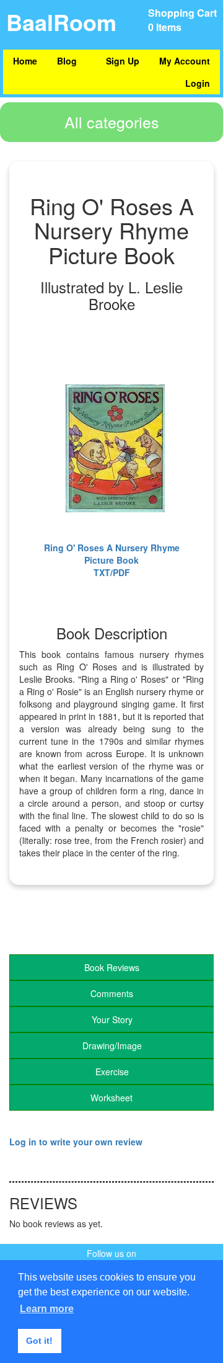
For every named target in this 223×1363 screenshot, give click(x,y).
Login (197, 83)
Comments (111, 993)
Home (25, 61)
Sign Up (122, 61)
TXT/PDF (112, 572)
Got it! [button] (39, 1341)
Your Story (112, 1019)
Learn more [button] (47, 1308)
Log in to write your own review (75, 1141)
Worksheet (111, 1097)
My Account (184, 61)
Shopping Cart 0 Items (182, 20)
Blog (67, 61)
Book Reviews (111, 967)
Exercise (112, 1071)
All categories (111, 121)
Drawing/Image (112, 1045)
